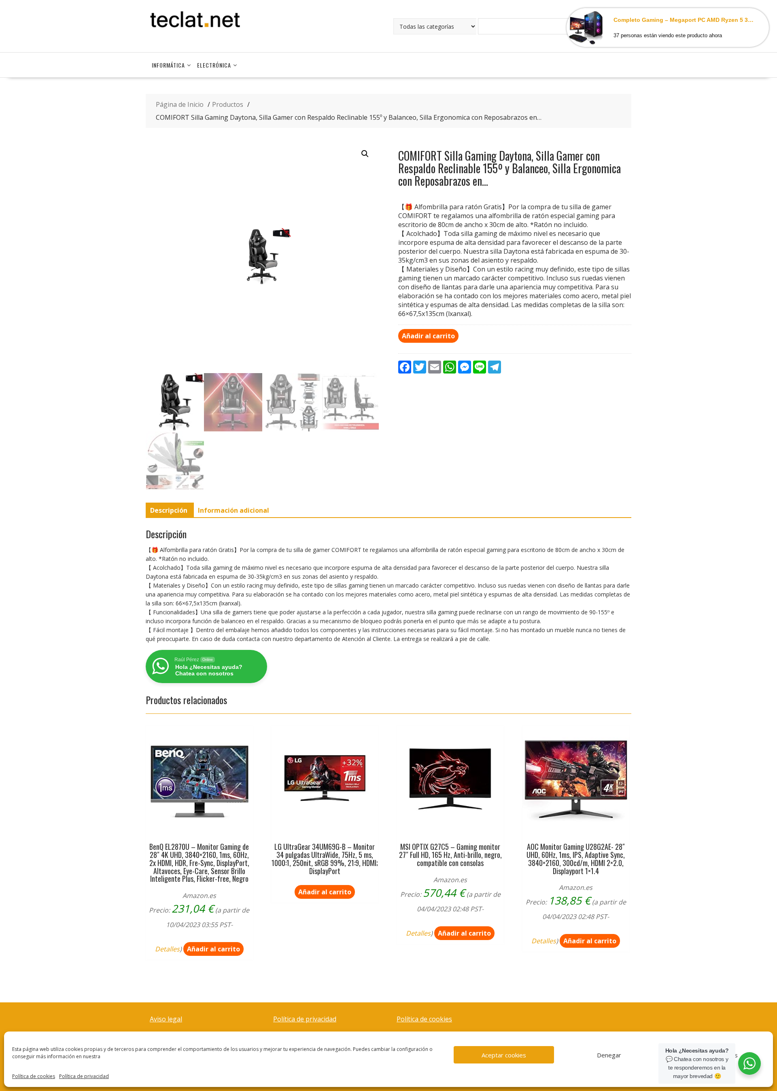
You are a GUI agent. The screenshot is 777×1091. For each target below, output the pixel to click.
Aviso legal (166, 1019)
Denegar (609, 1055)
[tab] (169, 510)
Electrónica (214, 65)
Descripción (168, 510)
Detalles (167, 949)
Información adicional (233, 510)
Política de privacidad (84, 1076)
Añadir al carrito (428, 335)
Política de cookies (33, 1076)
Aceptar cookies (504, 1055)
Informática (168, 65)
